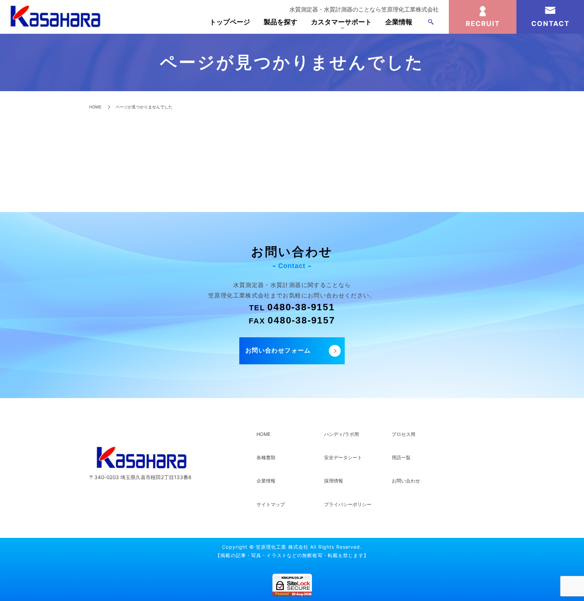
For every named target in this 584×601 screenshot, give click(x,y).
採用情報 (333, 481)
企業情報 (398, 22)
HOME (95, 106)
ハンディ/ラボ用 (341, 434)
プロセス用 (403, 434)
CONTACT (550, 24)
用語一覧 (401, 457)
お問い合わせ (406, 481)
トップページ (230, 22)
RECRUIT (483, 24)
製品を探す (280, 22)
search (431, 22)
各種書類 (266, 457)
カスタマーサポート (341, 22)
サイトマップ (271, 504)
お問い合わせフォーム (278, 350)
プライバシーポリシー (347, 504)
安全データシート (343, 457)
